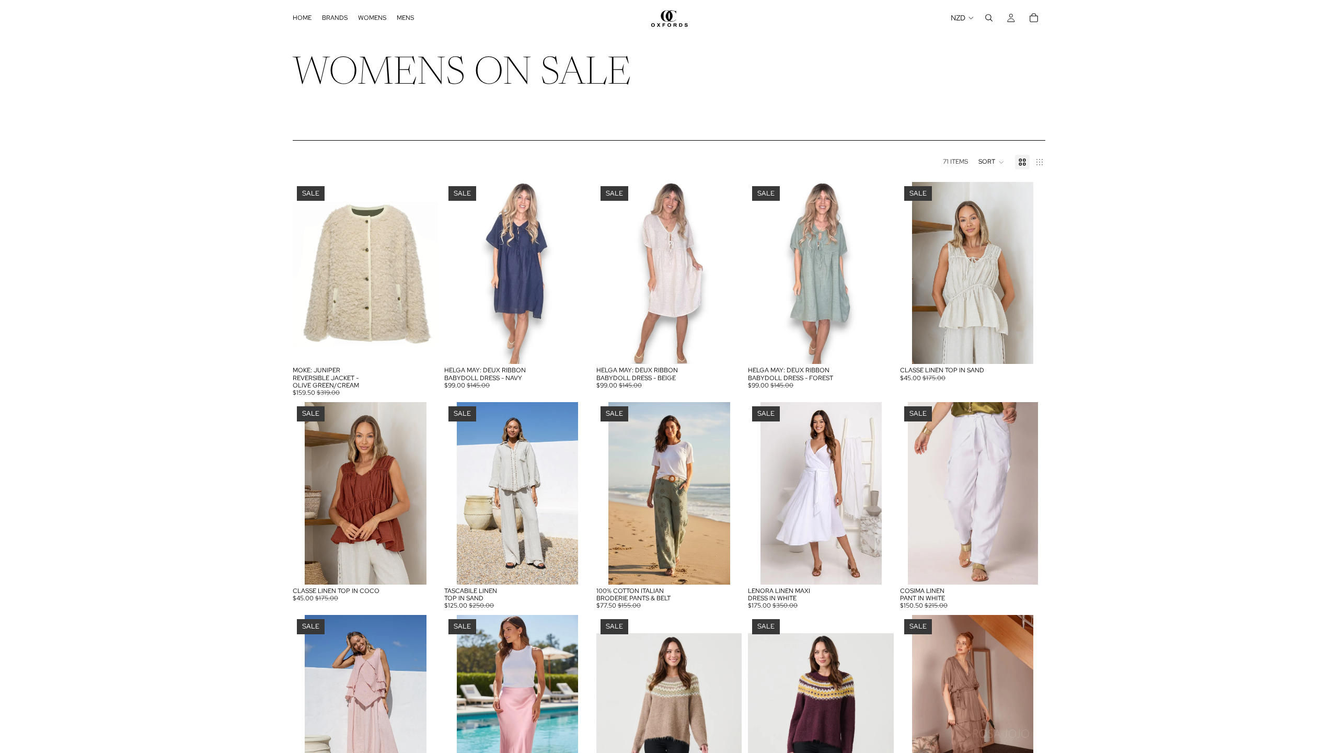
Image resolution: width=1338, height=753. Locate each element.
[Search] (988, 17)
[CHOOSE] (422, 348)
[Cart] (1033, 17)
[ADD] (573, 348)
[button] (991, 162)
